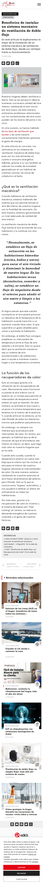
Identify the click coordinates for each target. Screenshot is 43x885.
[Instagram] (31, 824)
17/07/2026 (9, 617)
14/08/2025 (10, 817)
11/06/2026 (10, 697)
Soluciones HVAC (12, 605)
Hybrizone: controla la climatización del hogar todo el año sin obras (21, 691)
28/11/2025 (9, 737)
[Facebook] (21, 824)
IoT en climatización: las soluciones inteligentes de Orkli (20, 731)
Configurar (21, 879)
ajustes (35, 862)
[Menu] (39, 4)
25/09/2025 (10, 777)
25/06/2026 (10, 657)
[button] (3, 63)
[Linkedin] (12, 824)
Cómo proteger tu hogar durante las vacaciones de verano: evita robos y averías (21, 812)
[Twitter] (26, 824)
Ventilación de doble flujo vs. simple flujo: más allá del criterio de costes (21, 772)
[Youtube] (17, 824)
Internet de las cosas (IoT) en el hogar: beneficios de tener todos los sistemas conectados (21, 611)
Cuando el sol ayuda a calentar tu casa (17, 649)
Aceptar (21, 867)
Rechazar (21, 873)
